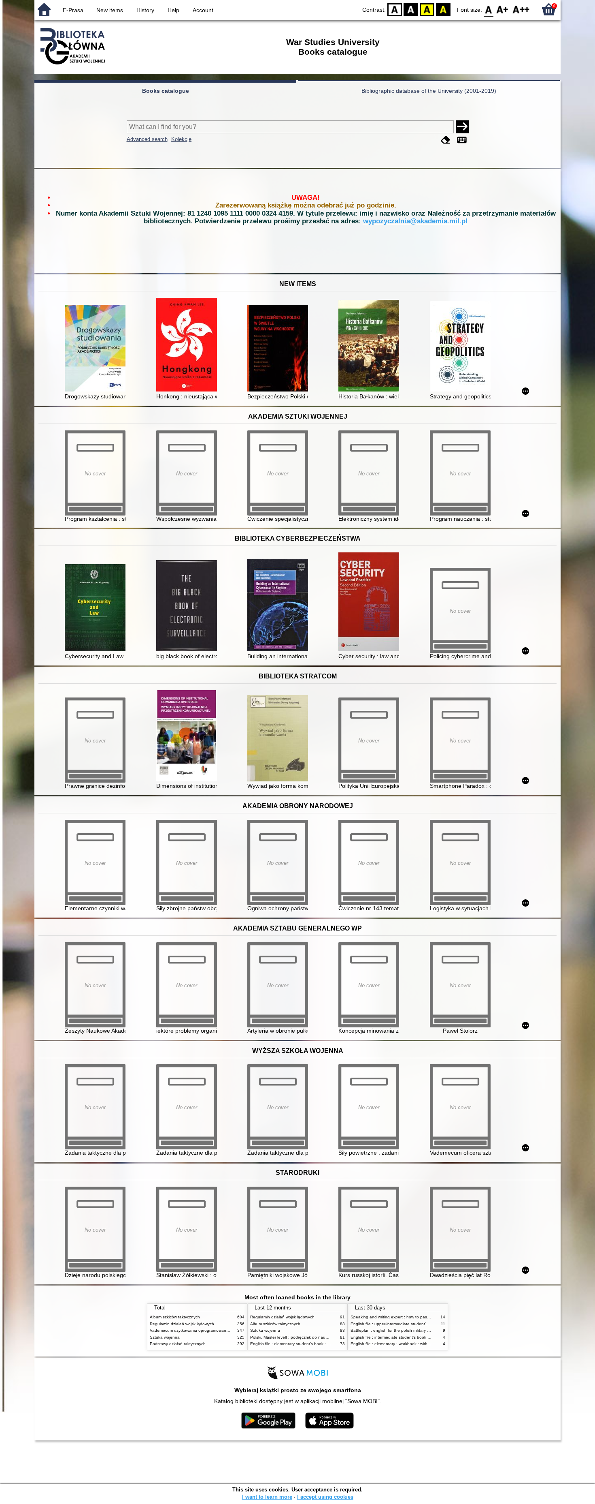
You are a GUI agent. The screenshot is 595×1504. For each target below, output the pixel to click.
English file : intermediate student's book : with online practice (408, 1337)
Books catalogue (165, 91)
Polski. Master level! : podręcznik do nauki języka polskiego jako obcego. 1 (319, 1337)
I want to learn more (267, 1497)
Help (173, 10)
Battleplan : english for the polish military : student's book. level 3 (411, 1330)
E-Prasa (73, 10)
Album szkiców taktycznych (175, 1317)
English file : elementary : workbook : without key (396, 1343)
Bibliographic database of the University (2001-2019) (428, 91)
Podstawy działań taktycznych (178, 1343)
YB (427, 9)
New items (109, 10)
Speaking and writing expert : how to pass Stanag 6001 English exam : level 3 (424, 1317)
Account (203, 10)
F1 (502, 9)
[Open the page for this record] (97, 349)
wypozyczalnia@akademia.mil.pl (415, 221)
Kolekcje (181, 139)
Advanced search (147, 139)
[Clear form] (445, 140)
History (145, 10)
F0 (489, 9)
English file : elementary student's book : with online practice (306, 1343)
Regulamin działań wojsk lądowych (182, 1324)
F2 (521, 9)
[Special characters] (461, 140)
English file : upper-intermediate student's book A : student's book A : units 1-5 (423, 1324)
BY (443, 9)
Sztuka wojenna (165, 1337)
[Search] (462, 126)
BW (411, 9)
